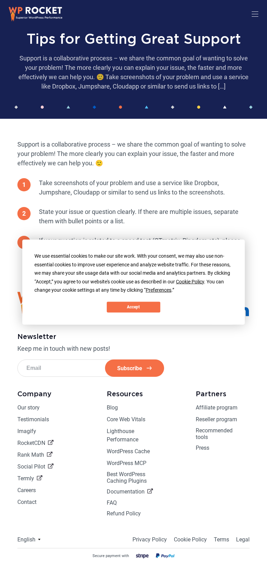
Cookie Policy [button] (190, 281)
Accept (133, 307)
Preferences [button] (158, 290)
